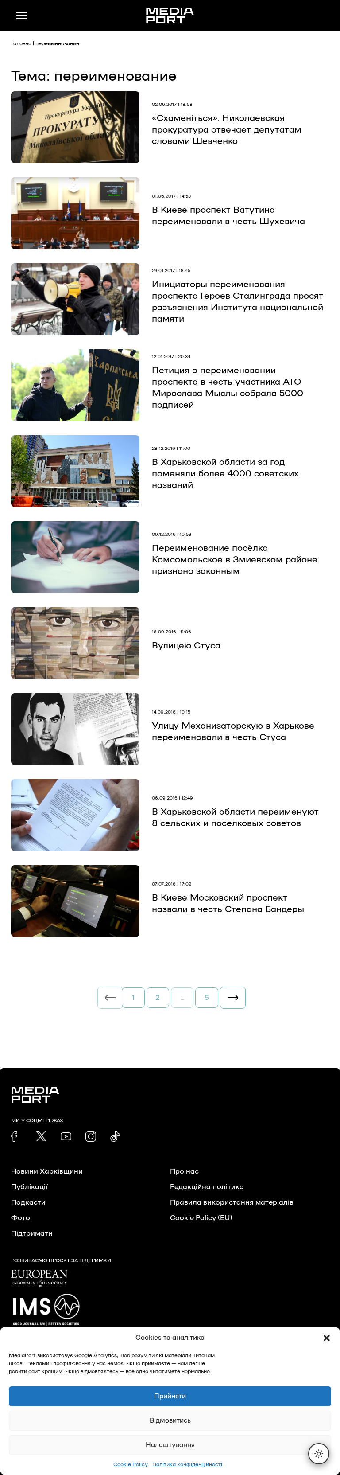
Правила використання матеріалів (232, 1202)
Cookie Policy (130, 1464)
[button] (326, 1338)
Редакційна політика (207, 1186)
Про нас (184, 1171)
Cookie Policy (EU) (201, 1217)
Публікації (29, 1186)
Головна (21, 43)
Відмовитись (170, 1420)
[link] (16, 1136)
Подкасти (28, 1202)
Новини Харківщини (47, 1171)
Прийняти (170, 1396)
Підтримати (32, 1233)
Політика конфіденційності (187, 1464)
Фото (20, 1217)
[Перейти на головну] (170, 15)
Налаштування (170, 1445)
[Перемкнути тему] (318, 1453)
